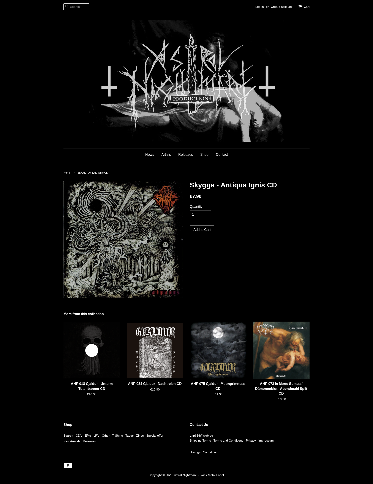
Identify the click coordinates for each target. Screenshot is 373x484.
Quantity (196, 207)
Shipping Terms (200, 440)
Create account (281, 6)
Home (67, 172)
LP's (96, 435)
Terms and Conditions (228, 440)
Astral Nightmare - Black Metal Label (199, 475)
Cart (307, 6)
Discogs (195, 452)
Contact (222, 154)
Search (68, 435)
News (149, 154)
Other (106, 435)
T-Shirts (117, 435)
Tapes (129, 435)
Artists (166, 154)
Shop (204, 154)
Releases (185, 154)
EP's (88, 435)
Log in (259, 6)
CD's (79, 435)
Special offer (154, 435)
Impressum (266, 440)
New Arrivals (71, 441)
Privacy (251, 440)
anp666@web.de (201, 435)
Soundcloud (211, 452)
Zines (140, 435)
